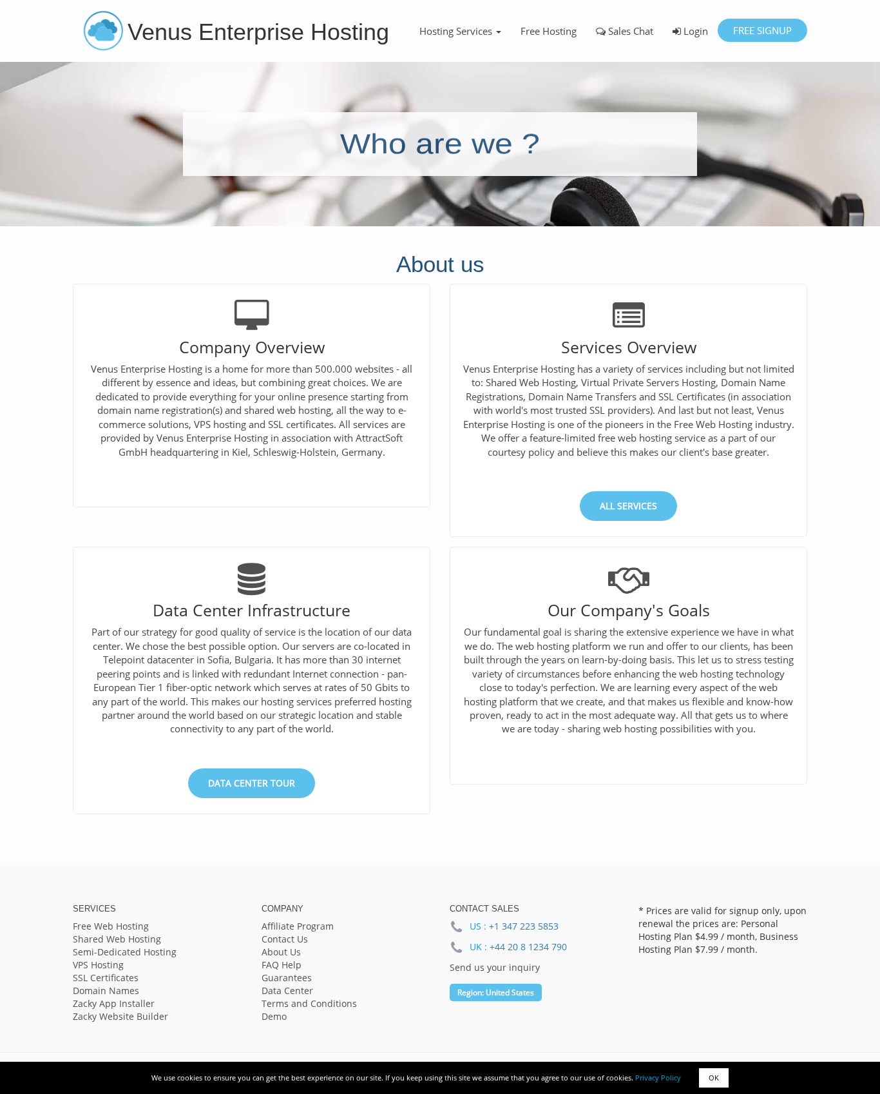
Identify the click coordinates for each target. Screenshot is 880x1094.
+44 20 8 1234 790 (528, 947)
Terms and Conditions (309, 1003)
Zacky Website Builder (120, 1016)
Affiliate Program (298, 926)
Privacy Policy (658, 1077)
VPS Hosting (98, 965)
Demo (274, 1016)
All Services (628, 506)
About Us (281, 952)
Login (694, 30)
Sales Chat (629, 30)
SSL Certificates (106, 978)
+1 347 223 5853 (524, 926)
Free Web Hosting (111, 926)
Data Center (287, 990)
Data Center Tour (251, 783)
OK (714, 1077)
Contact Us (285, 939)
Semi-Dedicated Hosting (125, 952)
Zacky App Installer (114, 1003)
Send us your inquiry (495, 967)
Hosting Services (457, 30)
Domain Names (106, 990)
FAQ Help (281, 965)
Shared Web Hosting (117, 939)
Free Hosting (549, 30)
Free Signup (762, 30)
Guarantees (287, 978)
